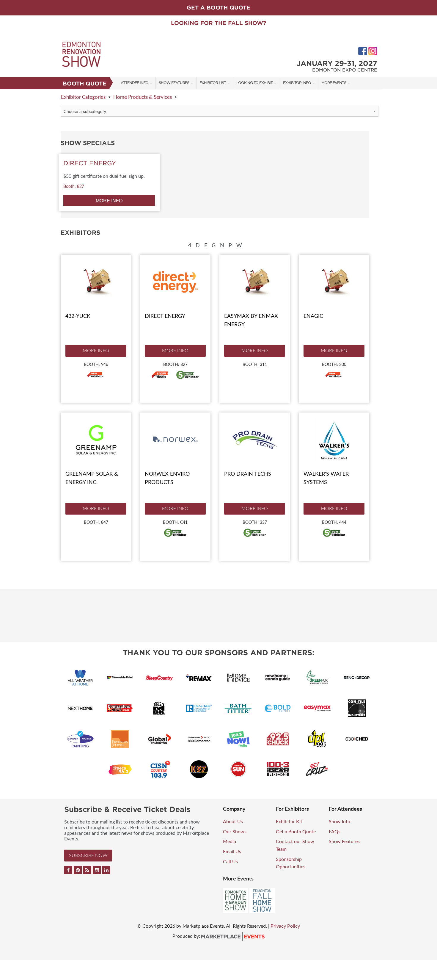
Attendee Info (134, 82)
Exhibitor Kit (289, 821)
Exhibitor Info (297, 82)
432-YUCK (77, 316)
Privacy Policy (285, 926)
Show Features (174, 82)
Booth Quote (84, 83)
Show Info (339, 821)
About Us (233, 821)
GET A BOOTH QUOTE (218, 7)
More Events (333, 82)
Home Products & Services (142, 97)
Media (229, 841)
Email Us (232, 851)
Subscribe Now (88, 855)
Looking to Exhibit (254, 82)
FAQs (334, 831)
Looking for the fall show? (218, 23)
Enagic (313, 316)
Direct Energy (165, 316)
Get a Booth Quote (296, 831)
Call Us (230, 861)
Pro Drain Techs (247, 474)
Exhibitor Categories (83, 97)
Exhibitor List (212, 82)
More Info (96, 350)
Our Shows (234, 831)
